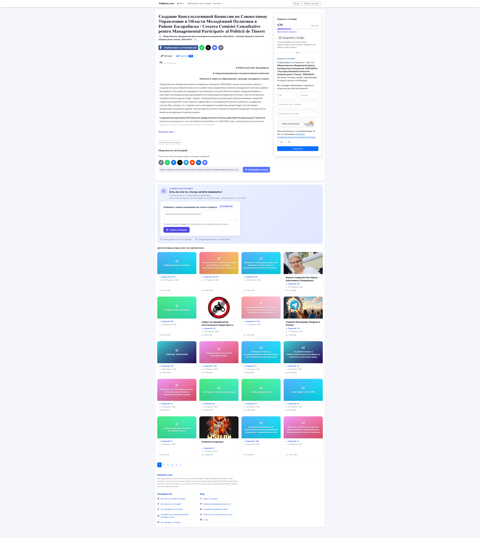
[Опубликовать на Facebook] (173, 162)
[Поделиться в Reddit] (192, 162)
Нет (289, 142)
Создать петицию (178, 230)
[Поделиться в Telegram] (186, 162)
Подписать (297, 148)
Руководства (164, 493)
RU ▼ (182, 3)
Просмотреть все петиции (199, 3)
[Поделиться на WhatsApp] (201, 47)
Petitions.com (166, 3)
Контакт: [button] (217, 3)
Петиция (167, 56)
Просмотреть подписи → (287, 32)
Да (281, 142)
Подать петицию (311, 4)
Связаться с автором (171, 142)
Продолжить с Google (293, 37)
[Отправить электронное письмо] (214, 47)
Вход (296, 4)
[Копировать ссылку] (221, 47)
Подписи (185, 56)
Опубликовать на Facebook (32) (180, 47)
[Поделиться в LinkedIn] (198, 162)
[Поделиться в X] (208, 47)
